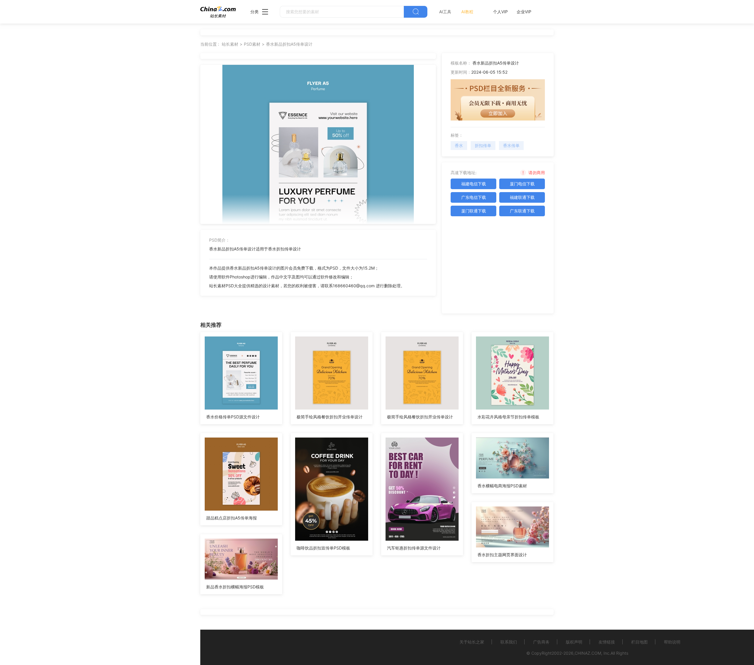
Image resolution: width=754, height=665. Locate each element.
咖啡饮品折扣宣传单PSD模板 (323, 547)
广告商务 (541, 641)
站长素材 (230, 44)
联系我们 (508, 641)
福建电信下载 (473, 183)
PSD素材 (252, 44)
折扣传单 (483, 145)
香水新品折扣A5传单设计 (289, 44)
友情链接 (606, 641)
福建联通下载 (522, 197)
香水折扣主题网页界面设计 (502, 554)
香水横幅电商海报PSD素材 (502, 485)
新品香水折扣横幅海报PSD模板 (235, 586)
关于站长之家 (471, 641)
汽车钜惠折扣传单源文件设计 (414, 547)
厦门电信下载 (522, 183)
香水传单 (511, 145)
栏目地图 (639, 641)
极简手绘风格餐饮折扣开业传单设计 (330, 416)
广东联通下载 (522, 210)
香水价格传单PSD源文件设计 (233, 416)
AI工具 (445, 11)
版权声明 (574, 641)
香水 (459, 145)
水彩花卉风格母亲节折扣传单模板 (508, 416)
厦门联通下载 (473, 210)
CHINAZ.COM (588, 653)
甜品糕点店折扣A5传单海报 (231, 517)
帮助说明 (672, 641)
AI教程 (467, 11)
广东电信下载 (473, 197)
